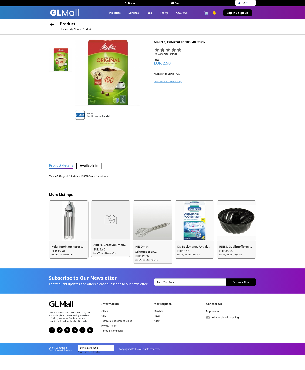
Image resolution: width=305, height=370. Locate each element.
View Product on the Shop (168, 81)
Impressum (212, 311)
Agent (157, 320)
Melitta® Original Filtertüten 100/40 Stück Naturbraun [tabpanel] (78, 176)
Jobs (149, 13)
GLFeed (175, 3)
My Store (74, 29)
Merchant (159, 310)
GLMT (104, 315)
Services (134, 13)
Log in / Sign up (237, 13)
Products (115, 13)
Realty (164, 13)
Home (63, 29)
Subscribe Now (241, 282)
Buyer (157, 315)
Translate (96, 352)
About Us (181, 13)
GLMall (105, 310)
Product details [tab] (61, 165)
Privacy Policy (108, 325)
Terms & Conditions (112, 330)
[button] (242, 3)
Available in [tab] (89, 165)
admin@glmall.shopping (225, 317)
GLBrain (130, 3)
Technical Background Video (116, 320)
